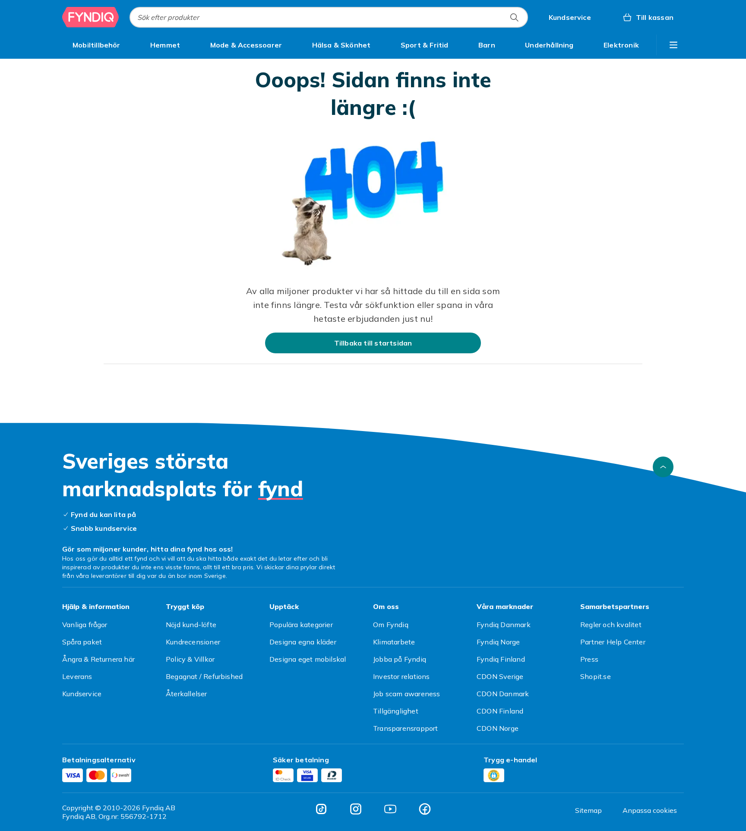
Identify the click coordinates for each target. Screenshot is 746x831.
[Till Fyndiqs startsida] (90, 17)
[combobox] (329, 17)
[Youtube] (390, 809)
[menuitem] (96, 45)
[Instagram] (356, 809)
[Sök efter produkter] (514, 17)
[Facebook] (425, 809)
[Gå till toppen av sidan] (663, 467)
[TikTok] (321, 809)
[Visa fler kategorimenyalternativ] (673, 45)
